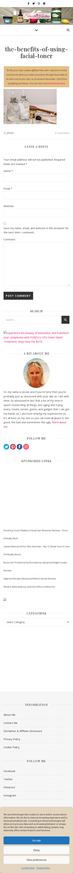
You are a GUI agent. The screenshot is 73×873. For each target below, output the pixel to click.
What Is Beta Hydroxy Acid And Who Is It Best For (29, 586)
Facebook (9, 771)
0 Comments (62, 133)
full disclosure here (55, 83)
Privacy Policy (43, 867)
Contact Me (11, 723)
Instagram (10, 795)
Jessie (10, 132)
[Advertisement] (36, 494)
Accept (36, 840)
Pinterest (9, 787)
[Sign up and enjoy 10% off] (36, 599)
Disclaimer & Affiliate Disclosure (23, 731)
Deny (36, 850)
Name (8, 171)
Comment (9, 239)
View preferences (36, 859)
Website (9, 206)
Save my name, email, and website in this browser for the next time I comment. (36, 230)
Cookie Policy (28, 867)
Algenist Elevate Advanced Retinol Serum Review (30, 578)
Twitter (8, 779)
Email (8, 188)
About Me (9, 714)
